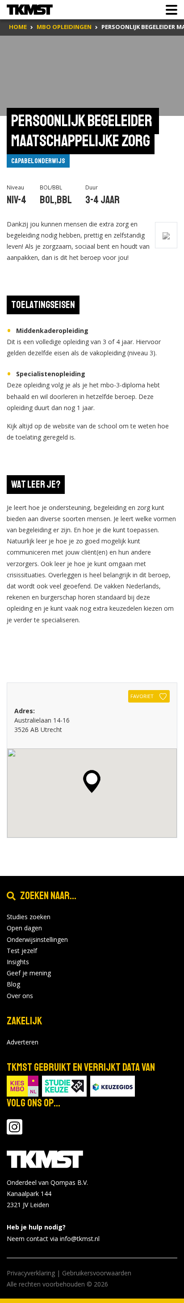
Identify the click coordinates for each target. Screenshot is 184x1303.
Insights (18, 962)
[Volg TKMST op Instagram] (14, 1131)
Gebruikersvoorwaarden (96, 1273)
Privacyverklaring (31, 1273)
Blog (13, 984)
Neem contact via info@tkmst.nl (53, 1238)
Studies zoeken (28, 917)
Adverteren (22, 1042)
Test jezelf (22, 950)
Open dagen (24, 928)
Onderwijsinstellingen (37, 939)
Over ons (20, 995)
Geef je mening (29, 973)
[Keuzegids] (112, 1085)
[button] (91, 781)
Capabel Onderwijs (38, 160)
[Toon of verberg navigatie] (168, 10)
